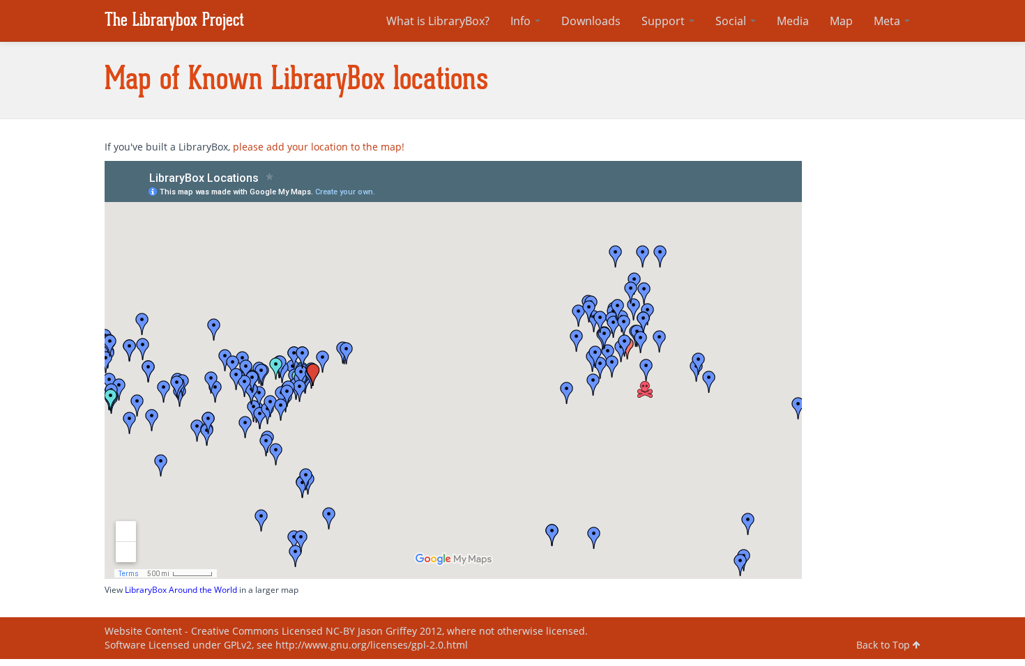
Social (732, 21)
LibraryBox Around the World (181, 589)
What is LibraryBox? (437, 21)
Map (841, 21)
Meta (888, 21)
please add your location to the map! (318, 146)
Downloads (591, 21)
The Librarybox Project (174, 20)
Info (521, 21)
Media (793, 21)
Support (664, 21)
